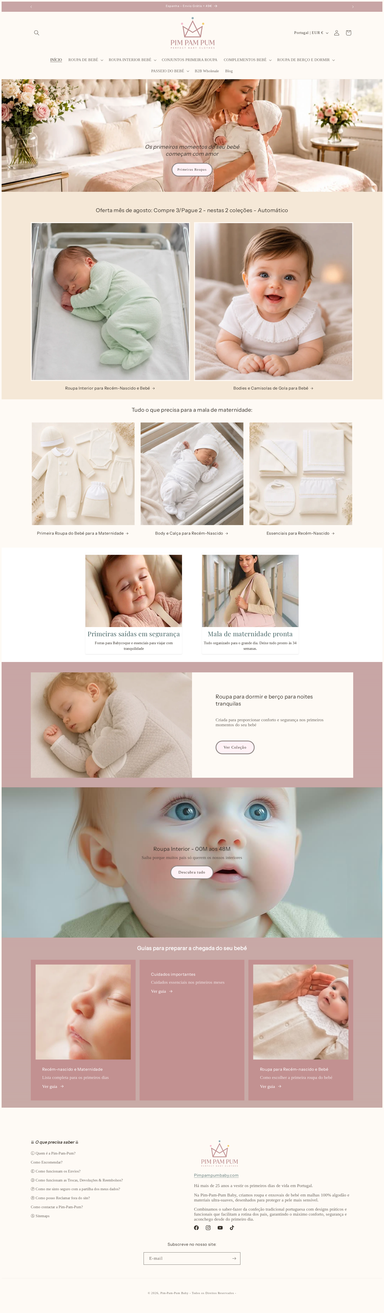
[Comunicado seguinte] (353, 7)
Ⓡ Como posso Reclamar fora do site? (60, 1198)
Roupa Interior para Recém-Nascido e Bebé (107, 388)
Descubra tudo (192, 872)
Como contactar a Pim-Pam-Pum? (57, 1207)
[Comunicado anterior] (31, 7)
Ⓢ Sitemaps (40, 1216)
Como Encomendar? (46, 1162)
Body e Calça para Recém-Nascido (189, 533)
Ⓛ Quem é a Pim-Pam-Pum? (53, 1153)
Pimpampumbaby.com (216, 1175)
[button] (37, 33)
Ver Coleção (235, 747)
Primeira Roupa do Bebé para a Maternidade (80, 533)
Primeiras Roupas (192, 169)
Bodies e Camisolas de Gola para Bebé (270, 388)
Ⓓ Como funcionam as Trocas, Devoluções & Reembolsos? (77, 1180)
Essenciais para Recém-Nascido (298, 533)
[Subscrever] (234, 1258)
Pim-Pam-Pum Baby (174, 1293)
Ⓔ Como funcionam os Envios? (55, 1171)
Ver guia (49, 1086)
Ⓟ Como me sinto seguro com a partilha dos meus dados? (75, 1189)
